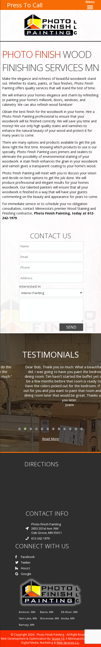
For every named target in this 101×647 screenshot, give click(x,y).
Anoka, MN (67, 618)
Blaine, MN (46, 612)
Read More (50, 439)
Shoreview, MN (49, 618)
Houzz (25, 568)
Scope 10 (58, 639)
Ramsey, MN (26, 624)
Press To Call (25, 5)
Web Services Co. (68, 643)
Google (26, 574)
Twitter (26, 562)
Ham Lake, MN (28, 618)
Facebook (28, 557)
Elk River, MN (69, 612)
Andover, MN (27, 612)
